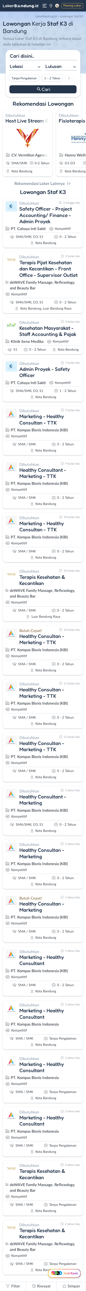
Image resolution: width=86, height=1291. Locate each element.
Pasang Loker (72, 5)
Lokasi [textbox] (16, 66)
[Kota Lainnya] (51, 6)
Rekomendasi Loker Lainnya (39, 184)
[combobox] (25, 67)
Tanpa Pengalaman (24, 78)
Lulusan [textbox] (53, 66)
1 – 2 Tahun (52, 78)
